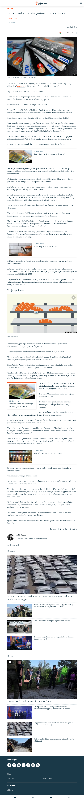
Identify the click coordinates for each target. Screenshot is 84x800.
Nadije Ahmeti (12, 18)
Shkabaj (10, 790)
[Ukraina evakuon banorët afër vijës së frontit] (42, 679)
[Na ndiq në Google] (38, 765)
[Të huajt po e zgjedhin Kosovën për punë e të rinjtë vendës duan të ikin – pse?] (19, 643)
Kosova (10, 9)
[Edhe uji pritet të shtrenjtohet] (20, 249)
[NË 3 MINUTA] (51, 797)
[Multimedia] (15, 797)
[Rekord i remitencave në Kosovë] (20, 456)
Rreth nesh (11, 778)
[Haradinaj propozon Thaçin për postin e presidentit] (19, 626)
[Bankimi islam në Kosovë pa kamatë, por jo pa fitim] (22, 391)
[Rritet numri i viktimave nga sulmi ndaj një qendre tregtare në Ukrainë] (19, 745)
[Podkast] (33, 797)
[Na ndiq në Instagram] (14, 765)
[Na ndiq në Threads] (28, 765)
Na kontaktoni (48, 778)
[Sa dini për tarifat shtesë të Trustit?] (20, 156)
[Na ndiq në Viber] (33, 765)
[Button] (72, 27)
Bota (10, 656)
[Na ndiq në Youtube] (19, 765)
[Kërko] (69, 797)
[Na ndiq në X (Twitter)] (24, 765)
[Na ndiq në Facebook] (9, 765)
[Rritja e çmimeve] (42, 313)
